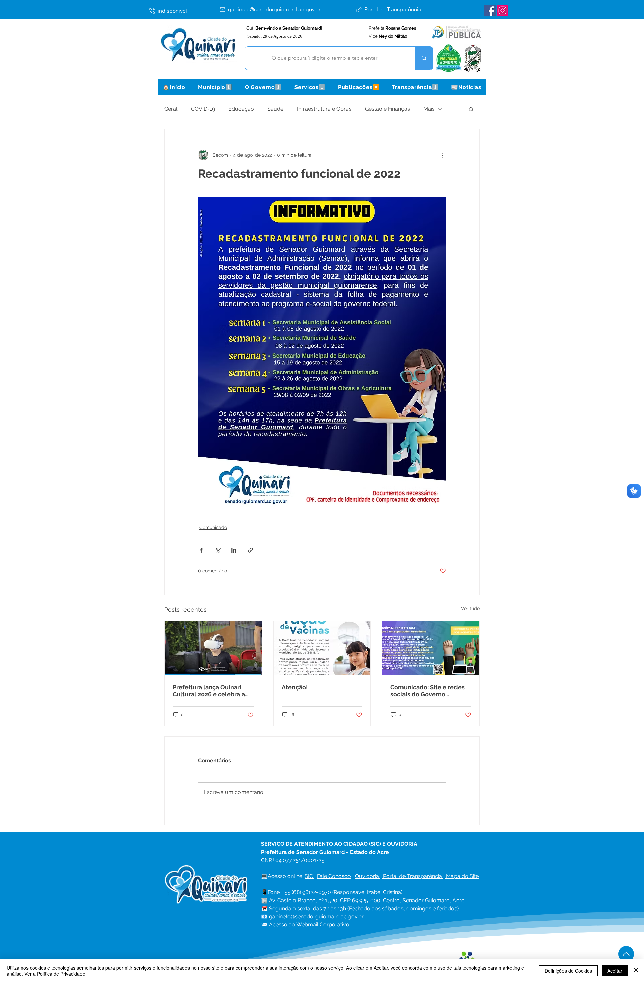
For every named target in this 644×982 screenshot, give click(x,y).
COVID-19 (203, 109)
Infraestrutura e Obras (324, 109)
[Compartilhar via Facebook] (201, 550)
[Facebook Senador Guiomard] (490, 10)
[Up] (626, 954)
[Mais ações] (442, 155)
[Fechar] (636, 971)
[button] (215, 87)
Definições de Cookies (568, 970)
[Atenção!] (322, 648)
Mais (429, 109)
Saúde (275, 109)
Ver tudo (470, 608)
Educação (241, 109)
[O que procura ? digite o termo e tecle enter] (424, 58)
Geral (170, 109)
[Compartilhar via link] (250, 550)
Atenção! (295, 687)
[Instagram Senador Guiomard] (502, 10)
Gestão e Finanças (387, 109)
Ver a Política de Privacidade (54, 973)
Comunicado (213, 527)
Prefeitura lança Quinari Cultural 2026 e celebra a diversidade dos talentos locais (209, 691)
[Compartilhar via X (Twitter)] (217, 550)
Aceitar (614, 970)
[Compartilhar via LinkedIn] (234, 550)
